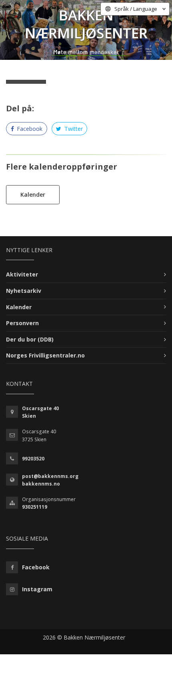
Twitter (73, 128)
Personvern (22, 323)
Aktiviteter (22, 274)
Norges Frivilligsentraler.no (45, 355)
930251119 (34, 506)
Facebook (28, 128)
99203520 (33, 458)
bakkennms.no (41, 483)
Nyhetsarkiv (23, 290)
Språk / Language (135, 8)
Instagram (37, 589)
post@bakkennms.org (50, 476)
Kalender (32, 194)
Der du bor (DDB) (30, 339)
